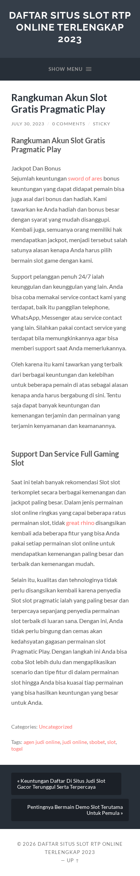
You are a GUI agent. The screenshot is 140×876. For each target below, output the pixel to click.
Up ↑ (73, 860)
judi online (74, 742)
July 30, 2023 (27, 123)
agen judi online (42, 742)
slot (111, 742)
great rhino (80, 522)
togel (17, 749)
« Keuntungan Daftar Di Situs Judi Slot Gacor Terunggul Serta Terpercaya (61, 784)
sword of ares (85, 178)
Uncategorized (55, 727)
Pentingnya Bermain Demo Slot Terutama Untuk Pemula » (75, 810)
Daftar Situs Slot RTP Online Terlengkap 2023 (70, 26)
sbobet (97, 742)
